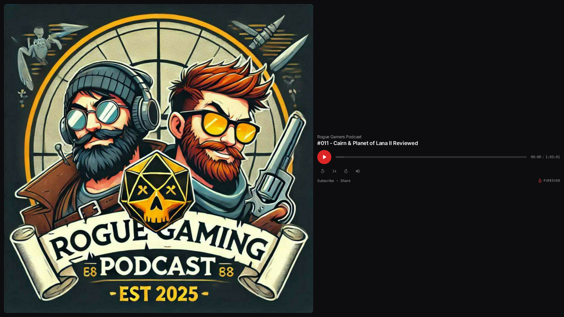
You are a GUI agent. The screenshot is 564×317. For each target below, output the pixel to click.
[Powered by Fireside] (549, 180)
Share (345, 180)
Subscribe (325, 180)
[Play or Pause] (324, 157)
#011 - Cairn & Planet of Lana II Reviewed (367, 143)
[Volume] (357, 171)
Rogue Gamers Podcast (339, 136)
